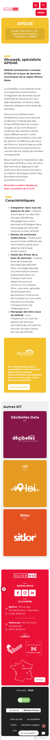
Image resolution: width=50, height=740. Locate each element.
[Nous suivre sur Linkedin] (32, 593)
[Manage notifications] (44, 726)
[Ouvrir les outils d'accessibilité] (4, 589)
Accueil (15, 31)
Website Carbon (31, 710)
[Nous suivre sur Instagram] (25, 593)
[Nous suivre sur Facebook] (17, 593)
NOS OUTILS (26, 31)
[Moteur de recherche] (36, 5)
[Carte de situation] (22, 670)
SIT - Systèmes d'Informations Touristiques (26, 34)
